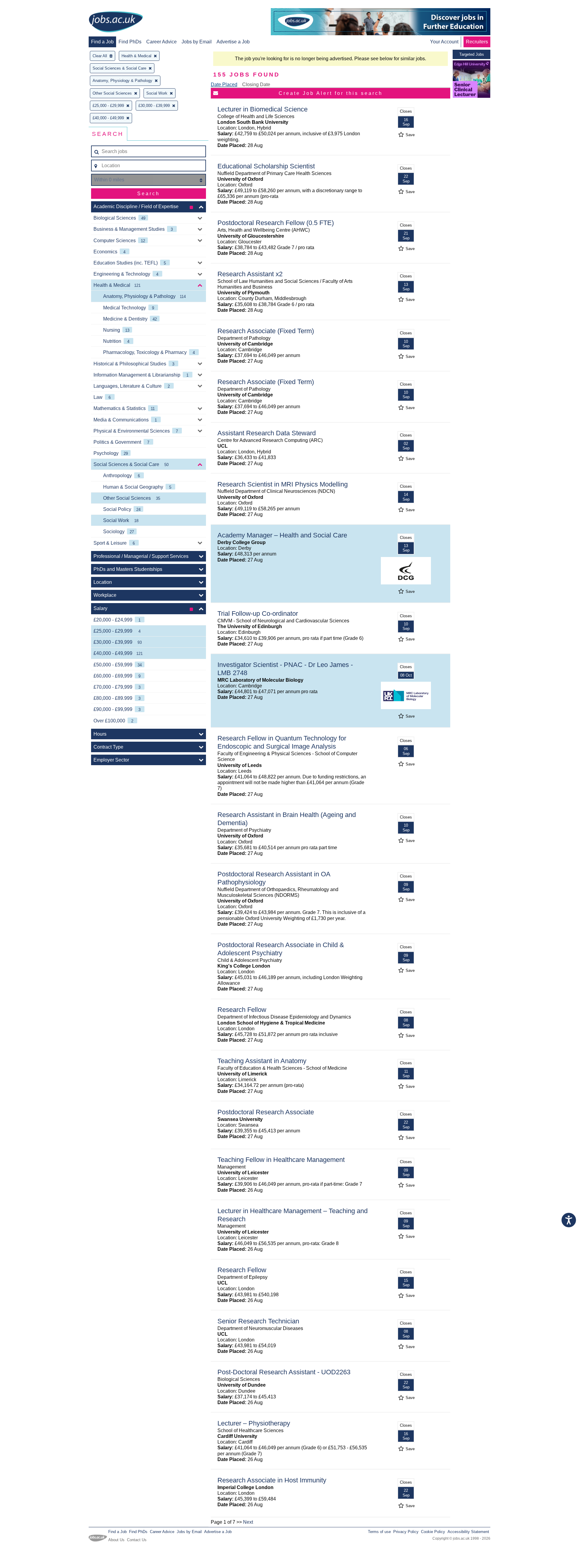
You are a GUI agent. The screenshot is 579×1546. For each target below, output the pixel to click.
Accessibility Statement (468, 1531)
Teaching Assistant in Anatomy (261, 1061)
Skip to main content (24, 5)
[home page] (116, 22)
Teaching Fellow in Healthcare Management (281, 1159)
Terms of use (379, 1531)
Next (248, 1522)
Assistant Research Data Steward (266, 433)
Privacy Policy (406, 1531)
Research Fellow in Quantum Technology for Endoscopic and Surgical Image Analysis (281, 742)
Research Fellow (241, 1009)
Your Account (444, 41)
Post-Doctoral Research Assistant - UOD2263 (283, 1372)
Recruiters (477, 41)
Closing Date (256, 84)
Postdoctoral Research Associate (265, 1112)
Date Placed (224, 84)
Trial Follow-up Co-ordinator (257, 613)
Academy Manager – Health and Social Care (282, 535)
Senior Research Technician (258, 1321)
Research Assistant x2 (250, 274)
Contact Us (137, 1540)
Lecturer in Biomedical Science (262, 109)
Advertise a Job (233, 41)
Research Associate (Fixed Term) (265, 331)
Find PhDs (130, 41)
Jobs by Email (197, 41)
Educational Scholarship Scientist (266, 166)
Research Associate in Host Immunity (271, 1480)
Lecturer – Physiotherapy (253, 1423)
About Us (116, 1540)
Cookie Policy (433, 1531)
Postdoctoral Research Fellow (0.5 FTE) (275, 223)
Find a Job (102, 41)
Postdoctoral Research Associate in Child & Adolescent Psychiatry (280, 949)
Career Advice (161, 41)
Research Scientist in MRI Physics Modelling (282, 484)
